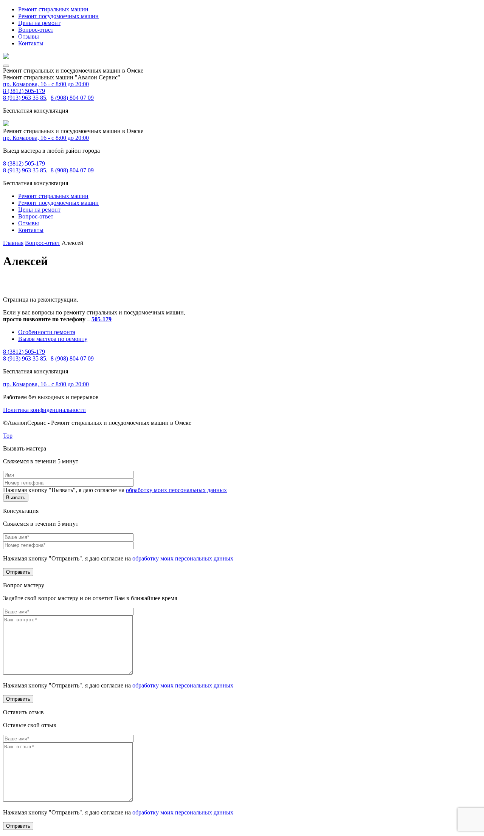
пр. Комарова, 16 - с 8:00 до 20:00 (46, 138)
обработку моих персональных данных (176, 490)
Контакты (30, 43)
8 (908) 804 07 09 (72, 97)
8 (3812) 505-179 (24, 91)
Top (7, 435)
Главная (13, 243)
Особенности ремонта (46, 332)
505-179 (102, 319)
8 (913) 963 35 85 (24, 97)
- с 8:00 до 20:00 (46, 84)
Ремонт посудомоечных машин (58, 16)
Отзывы (28, 36)
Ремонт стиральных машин (53, 9)
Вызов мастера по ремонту (52, 339)
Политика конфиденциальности (44, 410)
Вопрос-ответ (35, 29)
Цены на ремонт (39, 23)
